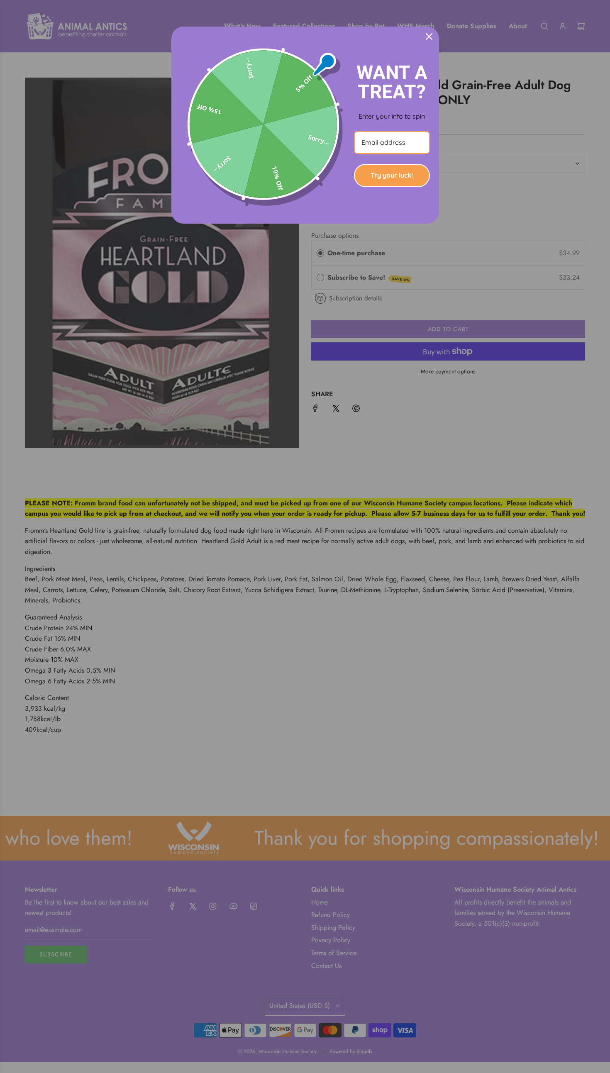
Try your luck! (392, 175)
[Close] (429, 36)
